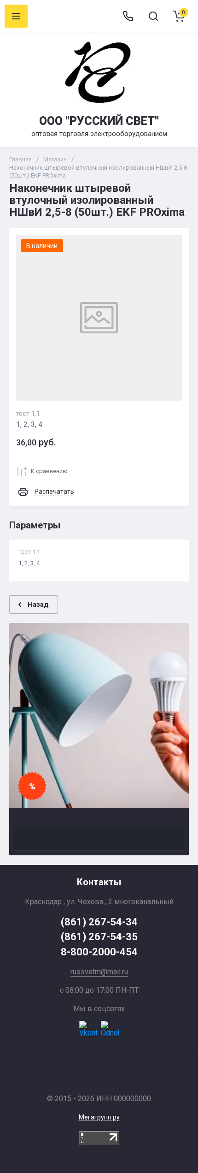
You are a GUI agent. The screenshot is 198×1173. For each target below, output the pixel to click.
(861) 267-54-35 (99, 936)
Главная (20, 159)
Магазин (55, 159)
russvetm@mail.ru (99, 971)
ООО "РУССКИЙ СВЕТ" (99, 121)
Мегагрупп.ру (99, 1117)
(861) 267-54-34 (99, 922)
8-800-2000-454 (99, 952)
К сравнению (49, 471)
